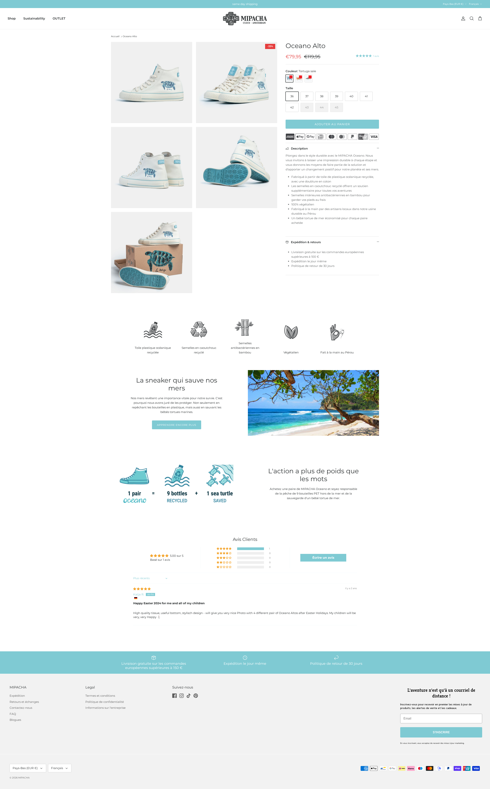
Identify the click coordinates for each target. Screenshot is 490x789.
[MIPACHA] (245, 18)
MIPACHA (24, 777)
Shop (12, 18)
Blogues (15, 720)
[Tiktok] (188, 695)
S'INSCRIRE (441, 732)
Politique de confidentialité (104, 702)
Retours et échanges (24, 702)
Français (474, 3)
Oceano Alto (130, 36)
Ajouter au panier (332, 124)
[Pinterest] (196, 695)
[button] (224, 548)
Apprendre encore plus (176, 424)
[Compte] (462, 18)
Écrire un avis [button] (323, 557)
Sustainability (34, 18)
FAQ (13, 714)
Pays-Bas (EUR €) (453, 3)
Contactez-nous (21, 708)
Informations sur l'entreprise (105, 708)
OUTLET (59, 18)
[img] (142, 589)
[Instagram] (181, 695)
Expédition (17, 695)
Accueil (115, 36)
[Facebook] (174, 695)
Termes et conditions (100, 695)
